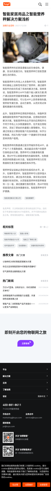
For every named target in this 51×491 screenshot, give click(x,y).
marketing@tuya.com (12, 417)
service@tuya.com (34, 417)
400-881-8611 (12, 405)
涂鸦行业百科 (8, 25)
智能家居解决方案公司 (12, 198)
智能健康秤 (30, 198)
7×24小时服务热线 (11, 409)
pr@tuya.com (9, 426)
